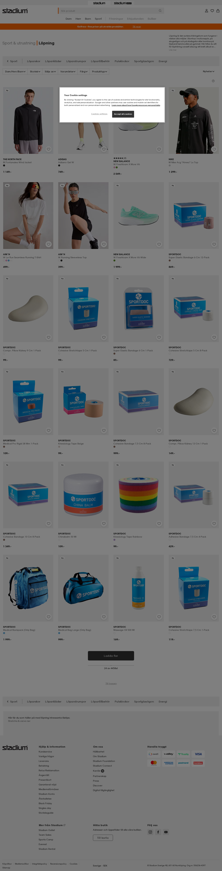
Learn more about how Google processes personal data (136, 105)
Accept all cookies (123, 114)
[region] (112, 105)
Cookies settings (99, 114)
